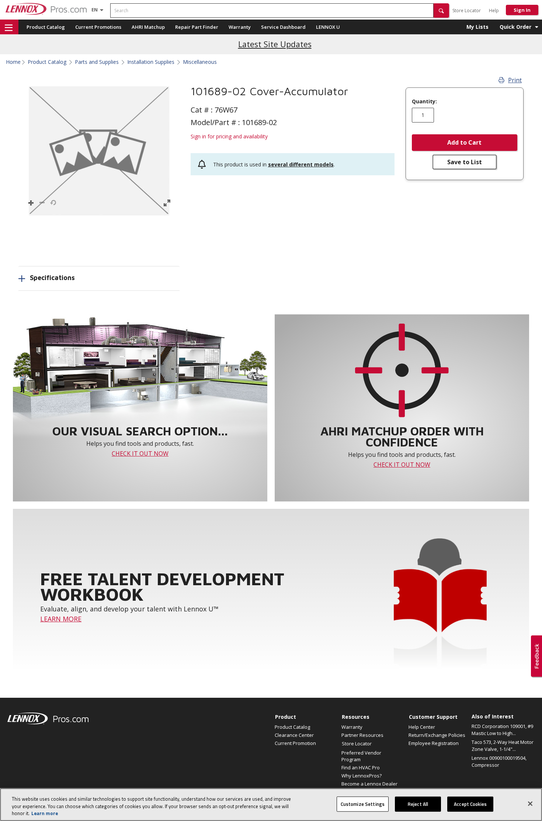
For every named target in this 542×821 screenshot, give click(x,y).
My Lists (477, 26)
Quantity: (424, 101)
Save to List (464, 162)
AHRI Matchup (148, 27)
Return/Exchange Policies (437, 735)
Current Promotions (98, 27)
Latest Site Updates (275, 44)
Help (494, 10)
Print (515, 80)
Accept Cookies (470, 803)
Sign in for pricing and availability (229, 136)
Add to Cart (464, 142)
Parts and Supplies (97, 62)
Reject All (418, 803)
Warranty (240, 27)
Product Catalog (46, 27)
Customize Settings (363, 803)
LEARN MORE (60, 619)
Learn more (44, 813)
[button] (441, 10)
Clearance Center (294, 735)
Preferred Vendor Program (361, 756)
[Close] (530, 804)
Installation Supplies (150, 62)
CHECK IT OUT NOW (140, 453)
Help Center (422, 727)
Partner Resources (362, 735)
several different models (301, 164)
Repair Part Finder (196, 27)
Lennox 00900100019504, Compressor (499, 762)
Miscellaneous (200, 62)
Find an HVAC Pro (360, 767)
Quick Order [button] (515, 26)
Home (13, 62)
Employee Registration (434, 743)
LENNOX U (328, 27)
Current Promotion (295, 743)
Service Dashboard (283, 27)
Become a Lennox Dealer (369, 783)
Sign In (522, 10)
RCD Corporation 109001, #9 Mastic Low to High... (502, 730)
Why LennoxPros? (361, 775)
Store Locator (466, 10)
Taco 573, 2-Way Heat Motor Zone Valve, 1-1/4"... (503, 746)
